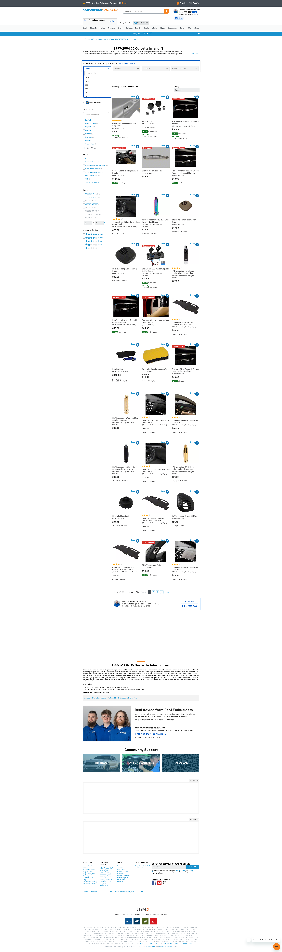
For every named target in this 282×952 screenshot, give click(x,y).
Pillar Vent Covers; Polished (152, 565)
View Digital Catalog (89, 884)
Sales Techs (121, 880)
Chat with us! (104, 878)
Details (125, 3)
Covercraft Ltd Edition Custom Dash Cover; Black (126, 223)
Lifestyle (93, 28)
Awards (120, 868)
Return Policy (104, 872)
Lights (162, 28)
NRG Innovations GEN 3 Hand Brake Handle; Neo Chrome (155, 221)
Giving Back (121, 870)
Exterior (138, 28)
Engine (120, 28)
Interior (155, 28)
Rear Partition (117, 369)
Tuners (183, 28)
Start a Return (104, 870)
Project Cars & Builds (90, 866)
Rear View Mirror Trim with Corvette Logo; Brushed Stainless (185, 370)
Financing (86, 876)
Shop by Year (87, 872)
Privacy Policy (181, 870)
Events (85, 868)
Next (167, 592)
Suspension (172, 28)
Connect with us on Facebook (154, 883)
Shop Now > (147, 34)
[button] (178, 18)
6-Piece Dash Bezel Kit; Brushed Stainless (125, 172)
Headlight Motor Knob (120, 516)
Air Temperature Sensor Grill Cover (185, 516)
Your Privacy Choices (171, 943)
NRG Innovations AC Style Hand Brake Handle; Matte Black (124, 468)
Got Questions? (105, 874)
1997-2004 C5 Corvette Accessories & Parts (98, 39)
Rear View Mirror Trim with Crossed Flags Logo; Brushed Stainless (185, 172)
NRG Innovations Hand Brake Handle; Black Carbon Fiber (183, 272)
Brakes (102, 28)
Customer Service (106, 876)
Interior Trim (132, 698)
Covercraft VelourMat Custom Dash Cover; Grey (185, 568)
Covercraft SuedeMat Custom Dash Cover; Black (185, 421)
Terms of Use (104, 886)
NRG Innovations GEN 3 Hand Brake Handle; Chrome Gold (126, 419)
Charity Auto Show (123, 876)
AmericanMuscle (122, 915)
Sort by (176, 87)
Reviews (120, 882)
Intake (146, 28)
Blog (84, 880)
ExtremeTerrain (152, 915)
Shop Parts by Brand (89, 874)
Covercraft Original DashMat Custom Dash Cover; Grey (182, 323)
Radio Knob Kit (147, 121)
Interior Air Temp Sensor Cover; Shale (184, 221)
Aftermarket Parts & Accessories (95, 698)
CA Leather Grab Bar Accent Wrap (155, 369)
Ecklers (164, 915)
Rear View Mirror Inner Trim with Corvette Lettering (124, 321)
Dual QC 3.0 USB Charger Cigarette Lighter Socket (155, 270)
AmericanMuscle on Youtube (159, 883)
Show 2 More (91, 148)
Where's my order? (106, 868)
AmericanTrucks (138, 915)
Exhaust (129, 28)
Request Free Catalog (90, 882)
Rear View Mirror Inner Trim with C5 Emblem (185, 122)
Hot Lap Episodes (89, 870)
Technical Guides (88, 878)
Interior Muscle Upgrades (118, 698)
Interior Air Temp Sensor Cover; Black (124, 270)
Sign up (192, 867)
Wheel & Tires (193, 28)
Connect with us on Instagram (165, 883)
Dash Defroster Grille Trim (152, 171)
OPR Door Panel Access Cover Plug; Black (124, 125)
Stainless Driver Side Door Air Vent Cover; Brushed (155, 321)
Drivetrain (111, 28)
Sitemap (142, 943)
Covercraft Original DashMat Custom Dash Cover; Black (153, 519)
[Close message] (199, 33)
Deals (85, 28)
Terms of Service (165, 946)
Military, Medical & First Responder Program (106, 882)
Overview (120, 866)
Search (166, 11)
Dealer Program (122, 878)
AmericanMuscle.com (100, 10)
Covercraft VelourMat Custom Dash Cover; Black (155, 421)
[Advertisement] (141, 798)
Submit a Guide (122, 872)
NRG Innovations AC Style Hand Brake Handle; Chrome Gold (184, 468)
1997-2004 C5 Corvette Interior (126, 39)
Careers (120, 874)
